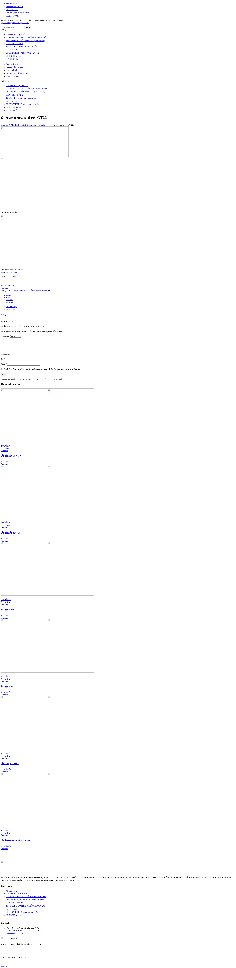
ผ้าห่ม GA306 (8, 609)
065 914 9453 (11, 931)
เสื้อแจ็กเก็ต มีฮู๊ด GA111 (13, 456)
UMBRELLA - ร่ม (13, 915)
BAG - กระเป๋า (12, 909)
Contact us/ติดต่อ (13, 16)
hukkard (14, 938)
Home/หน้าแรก (12, 3)
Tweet (8, 295)
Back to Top (6, 966)
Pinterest (9, 302)
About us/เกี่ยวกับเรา (14, 7)
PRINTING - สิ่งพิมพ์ (14, 903)
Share (8, 297)
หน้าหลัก (5, 125)
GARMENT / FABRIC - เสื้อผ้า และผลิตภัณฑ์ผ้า (29, 125)
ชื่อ (3, 359)
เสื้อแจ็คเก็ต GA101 (10, 533)
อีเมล (4, 364)
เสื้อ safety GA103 (10, 763)
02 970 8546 (34, 931)
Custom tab (10, 309)
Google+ (9, 300)
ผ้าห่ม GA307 (8, 686)
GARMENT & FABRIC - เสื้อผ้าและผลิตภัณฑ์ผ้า (26, 897)
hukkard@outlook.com (15, 933)
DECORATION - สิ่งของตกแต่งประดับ (22, 912)
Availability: (5, 276)
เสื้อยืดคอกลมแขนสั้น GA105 (15, 840)
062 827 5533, (23, 931)
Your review (6, 354)
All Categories (11, 891)
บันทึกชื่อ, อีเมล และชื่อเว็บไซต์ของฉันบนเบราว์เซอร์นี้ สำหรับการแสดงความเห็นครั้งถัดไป (42, 369)
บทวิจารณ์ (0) (11, 307)
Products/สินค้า (12, 10)
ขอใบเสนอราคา (8, 285)
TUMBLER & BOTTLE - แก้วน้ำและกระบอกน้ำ (26, 906)
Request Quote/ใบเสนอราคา (17, 13)
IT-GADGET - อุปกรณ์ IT (16, 894)
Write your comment (9, 272)
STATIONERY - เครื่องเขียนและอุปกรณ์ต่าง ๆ (25, 900)
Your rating (5, 336)
